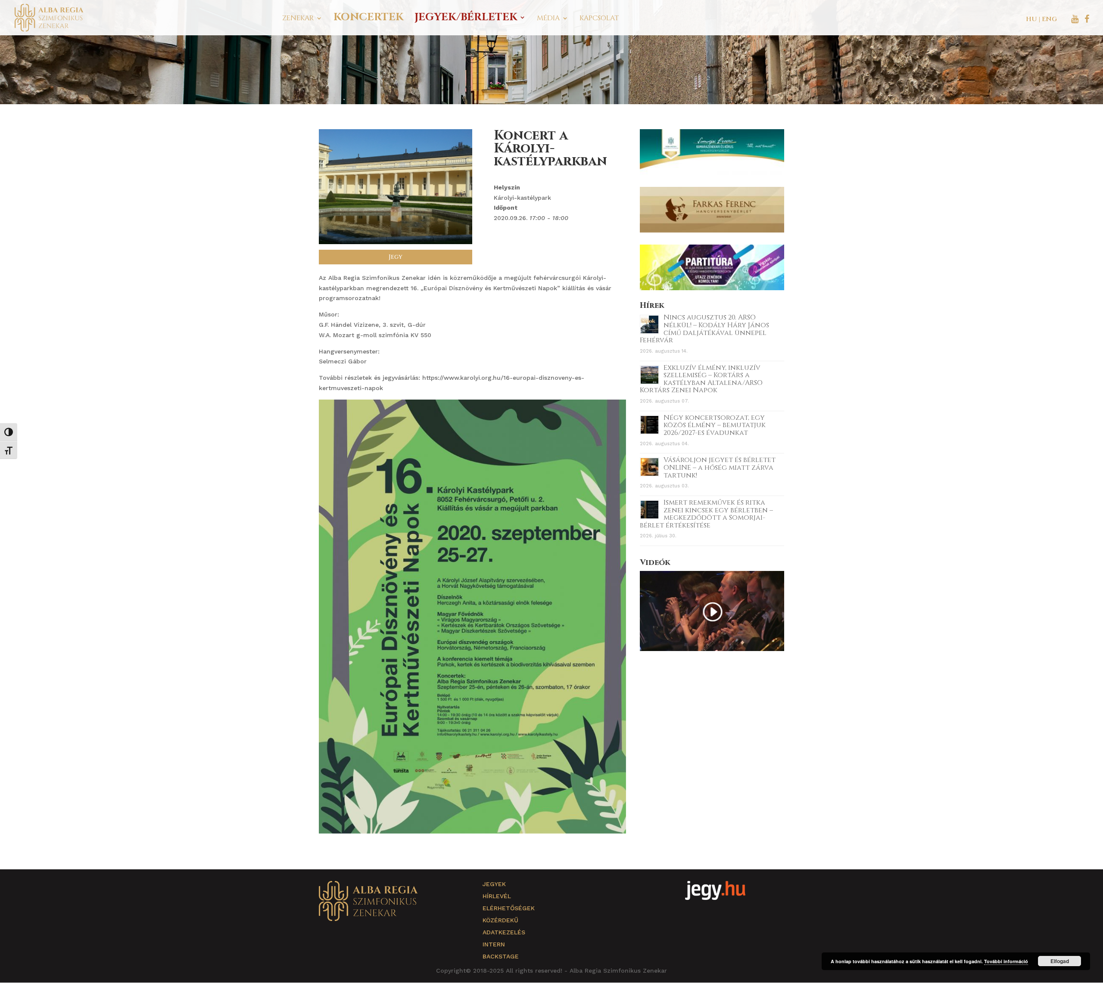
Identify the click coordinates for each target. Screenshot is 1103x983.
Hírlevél (497, 896)
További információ (1006, 961)
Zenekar (298, 19)
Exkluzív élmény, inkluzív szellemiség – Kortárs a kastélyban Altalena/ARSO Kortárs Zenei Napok (701, 379)
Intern (494, 944)
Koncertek (368, 19)
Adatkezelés (504, 932)
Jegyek (494, 884)
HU (1031, 19)
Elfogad (1059, 961)
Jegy (395, 257)
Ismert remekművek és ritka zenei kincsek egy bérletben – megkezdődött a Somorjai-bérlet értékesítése (706, 514)
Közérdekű (500, 920)
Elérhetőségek (509, 908)
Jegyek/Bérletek (465, 19)
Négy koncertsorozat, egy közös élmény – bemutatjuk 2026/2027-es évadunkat (715, 425)
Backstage (501, 956)
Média (548, 19)
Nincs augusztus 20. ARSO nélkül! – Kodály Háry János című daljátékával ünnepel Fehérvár (704, 329)
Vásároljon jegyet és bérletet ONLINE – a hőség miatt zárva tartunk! (720, 467)
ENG (1049, 19)
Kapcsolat (599, 19)
